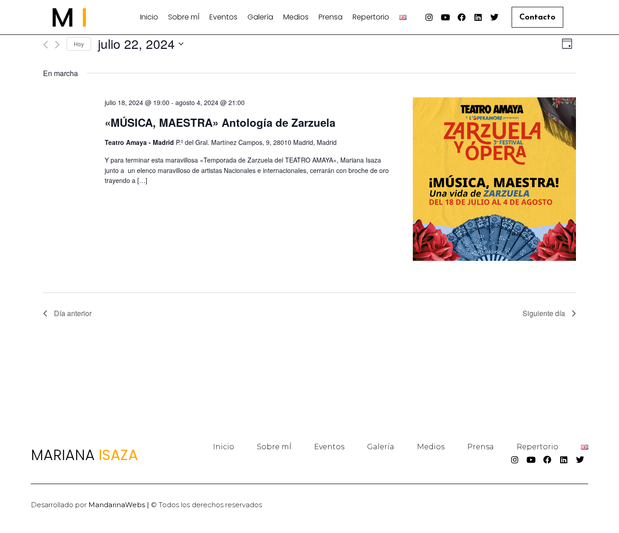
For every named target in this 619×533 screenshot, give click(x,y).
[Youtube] (445, 17)
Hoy (79, 44)
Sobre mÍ (183, 17)
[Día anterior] (45, 44)
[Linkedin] (478, 17)
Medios (296, 17)
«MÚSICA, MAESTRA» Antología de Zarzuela (220, 122)
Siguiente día (543, 313)
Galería (260, 17)
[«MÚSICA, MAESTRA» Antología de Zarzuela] (494, 180)
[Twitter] (494, 17)
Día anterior (73, 313)
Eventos (223, 17)
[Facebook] (462, 17)
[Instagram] (429, 17)
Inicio (149, 17)
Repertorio (371, 17)
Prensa (331, 17)
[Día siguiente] (57, 44)
